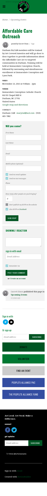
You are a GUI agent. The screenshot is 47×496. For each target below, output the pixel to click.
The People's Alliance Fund (23, 394)
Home (5, 20)
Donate (23, 347)
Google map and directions (15, 105)
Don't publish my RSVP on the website (23, 205)
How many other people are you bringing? (21, 194)
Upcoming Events (18, 20)
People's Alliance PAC (23, 382)
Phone (8, 183)
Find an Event (23, 370)
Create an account (18, 279)
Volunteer (23, 359)
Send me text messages (17, 179)
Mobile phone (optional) (14, 164)
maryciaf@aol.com (25, 113)
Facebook (23, 209)
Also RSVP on (18, 209)
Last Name (9, 143)
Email (8, 154)
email (19, 471)
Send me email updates (17, 175)
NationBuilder (24, 477)
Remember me (14, 266)
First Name (10, 133)
